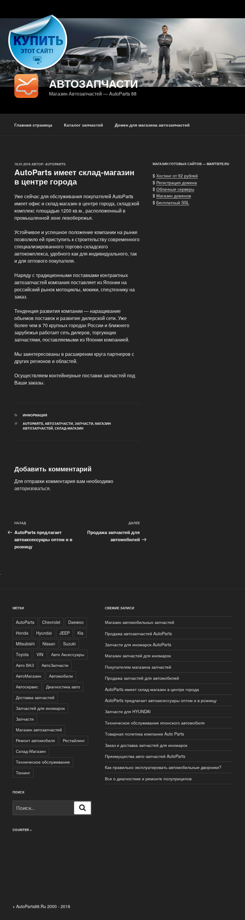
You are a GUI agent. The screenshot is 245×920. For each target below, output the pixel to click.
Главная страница (33, 125)
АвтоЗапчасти (59, 423)
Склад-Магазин (69, 428)
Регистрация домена (176, 182)
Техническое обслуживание (43, 762)
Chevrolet (51, 622)
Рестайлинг (74, 740)
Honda (22, 633)
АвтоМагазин (28, 676)
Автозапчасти (93, 83)
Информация (35, 415)
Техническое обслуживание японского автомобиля (155, 723)
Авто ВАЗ (25, 665)
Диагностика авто (63, 687)
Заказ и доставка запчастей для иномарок (146, 745)
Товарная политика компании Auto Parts (144, 734)
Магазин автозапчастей (39, 730)
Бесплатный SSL (172, 202)
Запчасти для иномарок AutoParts (138, 644)
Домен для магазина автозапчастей (152, 125)
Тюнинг (23, 773)
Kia (80, 633)
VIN (39, 654)
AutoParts (55, 164)
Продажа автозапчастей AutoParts (138, 633)
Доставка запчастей (35, 697)
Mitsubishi (25, 644)
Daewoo (76, 622)
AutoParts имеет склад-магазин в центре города (152, 689)
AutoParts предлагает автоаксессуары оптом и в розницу (161, 700)
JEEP (64, 633)
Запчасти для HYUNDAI (128, 711)
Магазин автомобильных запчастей (139, 622)
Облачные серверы (175, 189)
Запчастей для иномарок (40, 708)
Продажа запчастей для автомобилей (142, 678)
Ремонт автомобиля (35, 740)
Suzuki (69, 644)
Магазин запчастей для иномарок (138, 656)
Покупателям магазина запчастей (138, 667)
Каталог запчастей (83, 125)
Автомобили (61, 676)
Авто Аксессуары (67, 654)
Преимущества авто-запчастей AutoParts (145, 756)
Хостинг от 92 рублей (177, 176)
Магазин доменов (173, 196)
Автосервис (27, 687)
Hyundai (44, 633)
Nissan (48, 644)
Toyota (22, 654)
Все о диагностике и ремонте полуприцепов (148, 778)
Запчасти (84, 423)
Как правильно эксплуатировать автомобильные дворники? (163, 767)
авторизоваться (32, 488)
